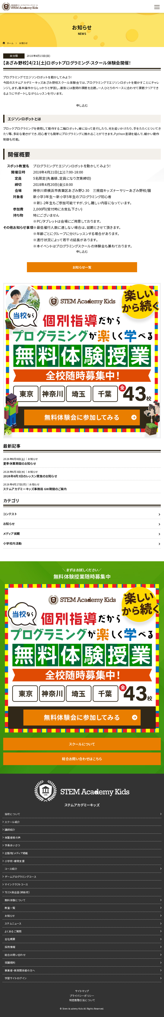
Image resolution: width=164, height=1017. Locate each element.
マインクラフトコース (16, 884)
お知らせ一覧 (82, 267)
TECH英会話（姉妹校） (17, 892)
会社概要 (10, 939)
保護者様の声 (12, 837)
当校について (12, 814)
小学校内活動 (12, 543)
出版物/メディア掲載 (16, 853)
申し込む (82, 105)
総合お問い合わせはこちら (82, 758)
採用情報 (10, 947)
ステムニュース (13, 923)
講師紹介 (10, 829)
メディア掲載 (11, 533)
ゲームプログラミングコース (20, 876)
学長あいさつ (12, 845)
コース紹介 (11, 868)
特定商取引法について (82, 1000)
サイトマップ (82, 991)
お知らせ (9, 524)
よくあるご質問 (13, 931)
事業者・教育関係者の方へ (20, 970)
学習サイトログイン (16, 978)
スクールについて (82, 744)
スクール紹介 (12, 822)
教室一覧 (10, 908)
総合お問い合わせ (15, 955)
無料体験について (15, 900)
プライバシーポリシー (82, 995)
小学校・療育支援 (15, 861)
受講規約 (10, 962)
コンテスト (10, 514)
